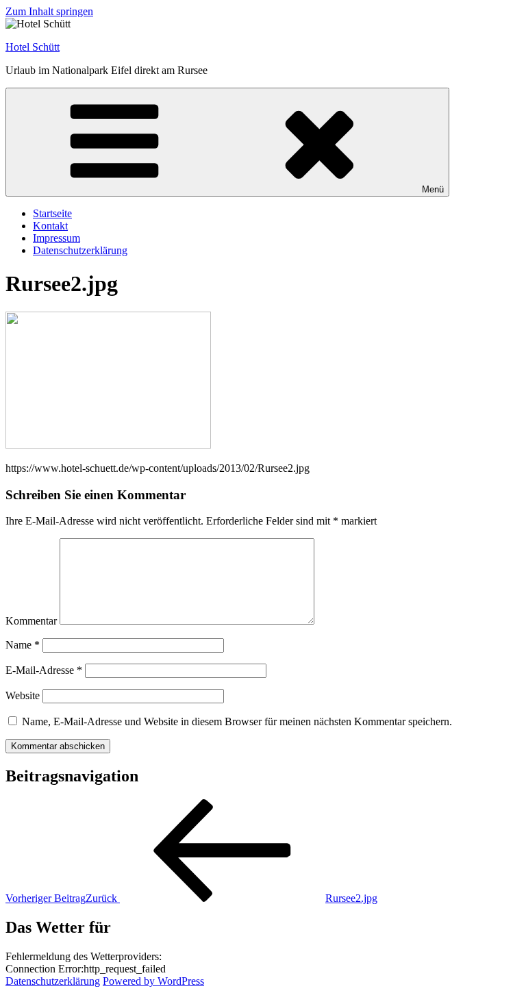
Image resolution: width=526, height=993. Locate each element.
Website (22, 695)
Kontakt (50, 225)
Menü (433, 189)
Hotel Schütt (32, 47)
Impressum (56, 238)
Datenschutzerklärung (80, 250)
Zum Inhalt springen (49, 11)
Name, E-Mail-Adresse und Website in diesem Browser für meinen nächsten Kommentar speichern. (237, 721)
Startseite (52, 213)
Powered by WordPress (153, 981)
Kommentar (31, 621)
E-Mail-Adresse (43, 670)
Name (22, 645)
